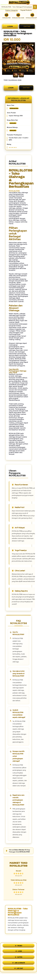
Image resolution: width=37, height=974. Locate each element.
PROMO (19, 946)
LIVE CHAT (20, 967)
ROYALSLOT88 (14, 191)
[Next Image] (33, 59)
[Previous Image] (3, 59)
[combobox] (16, 7)
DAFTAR (27, 26)
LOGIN (10, 26)
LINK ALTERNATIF (20, 962)
